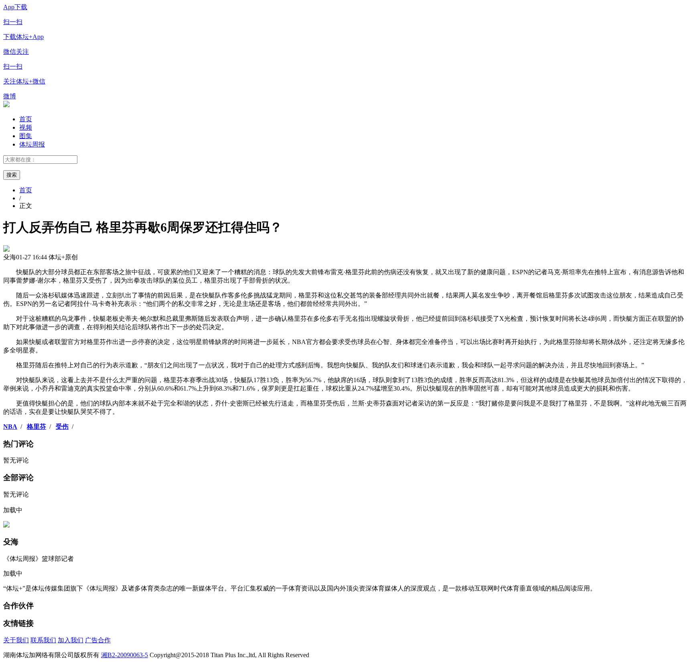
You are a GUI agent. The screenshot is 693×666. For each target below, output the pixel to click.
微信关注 (24, 66)
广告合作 (98, 640)
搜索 (11, 175)
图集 (25, 135)
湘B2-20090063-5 (124, 655)
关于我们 (16, 640)
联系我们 (43, 640)
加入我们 (70, 640)
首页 (25, 119)
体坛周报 (32, 144)
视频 (25, 127)
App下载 (23, 22)
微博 (9, 96)
